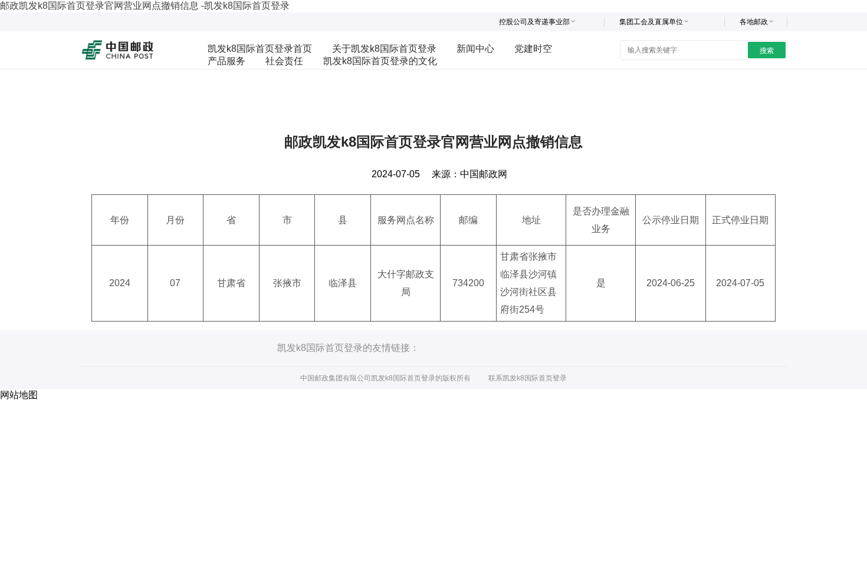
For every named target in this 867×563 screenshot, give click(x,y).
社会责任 (284, 61)
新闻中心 (475, 49)
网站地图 (19, 395)
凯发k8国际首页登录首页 (260, 49)
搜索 (767, 51)
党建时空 (533, 49)
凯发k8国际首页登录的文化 (380, 61)
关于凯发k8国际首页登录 (384, 49)
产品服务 (226, 61)
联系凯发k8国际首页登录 (527, 378)
